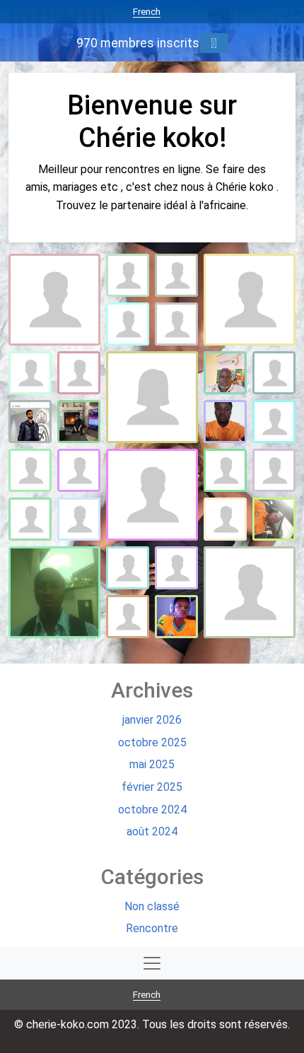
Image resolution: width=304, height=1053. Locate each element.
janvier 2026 (152, 719)
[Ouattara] (30, 372)
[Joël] (250, 300)
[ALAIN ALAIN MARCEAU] (78, 421)
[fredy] (152, 397)
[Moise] (176, 275)
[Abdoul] (127, 567)
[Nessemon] (127, 275)
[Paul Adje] (274, 372)
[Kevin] (176, 567)
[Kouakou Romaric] (127, 324)
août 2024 (152, 831)
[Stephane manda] (30, 421)
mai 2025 (152, 764)
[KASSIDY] (152, 495)
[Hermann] (225, 519)
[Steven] (78, 372)
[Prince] (274, 470)
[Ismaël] (225, 470)
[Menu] (213, 43)
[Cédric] (30, 519)
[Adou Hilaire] (30, 470)
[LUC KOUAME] (250, 592)
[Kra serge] (225, 421)
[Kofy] (78, 470)
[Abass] (176, 324)
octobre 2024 (152, 809)
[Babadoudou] (274, 519)
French (146, 11)
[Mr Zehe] (176, 616)
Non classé (152, 906)
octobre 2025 (152, 742)
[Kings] (54, 592)
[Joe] (274, 421)
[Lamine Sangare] (54, 300)
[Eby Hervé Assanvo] (225, 372)
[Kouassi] (127, 616)
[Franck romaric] (78, 519)
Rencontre (152, 928)
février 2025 (152, 787)
